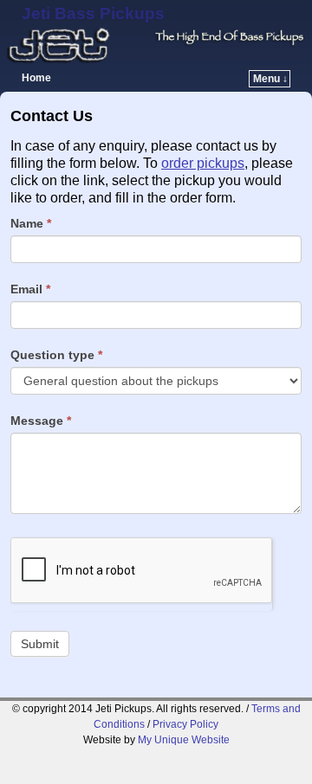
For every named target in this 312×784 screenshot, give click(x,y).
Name (30, 223)
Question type (56, 355)
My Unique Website (184, 740)
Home (36, 78)
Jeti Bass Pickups (93, 13)
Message (40, 420)
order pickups (202, 163)
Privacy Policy (185, 724)
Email (30, 289)
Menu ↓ (270, 79)
